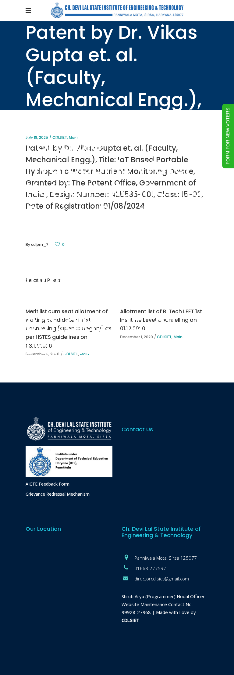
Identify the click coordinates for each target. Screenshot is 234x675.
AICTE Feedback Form (47, 484)
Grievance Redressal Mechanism (58, 494)
